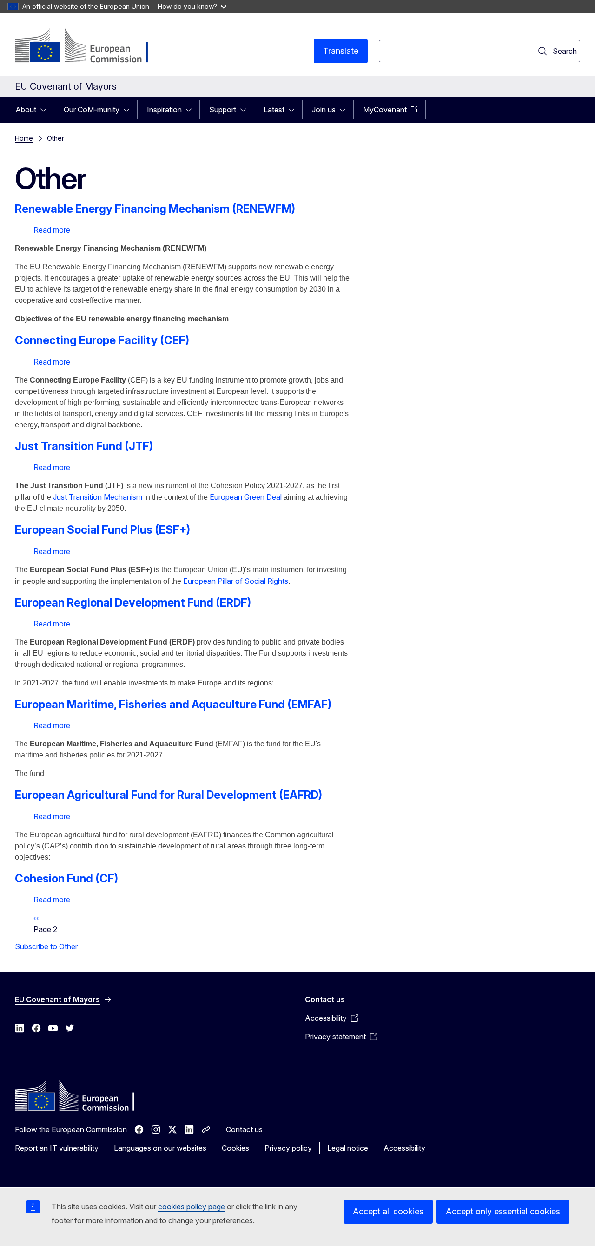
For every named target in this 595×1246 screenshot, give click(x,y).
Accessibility (404, 1148)
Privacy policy (288, 1148)
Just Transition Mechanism (97, 497)
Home (24, 138)
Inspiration (164, 109)
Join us (324, 109)
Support (222, 109)
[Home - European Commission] (90, 46)
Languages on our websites (160, 1148)
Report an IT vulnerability (57, 1148)
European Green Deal (246, 497)
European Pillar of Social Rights (235, 581)
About (25, 109)
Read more (51, 230)
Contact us (244, 1129)
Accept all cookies (388, 1211)
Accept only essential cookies (503, 1211)
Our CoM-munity (91, 109)
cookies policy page (191, 1206)
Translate (340, 51)
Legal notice (347, 1148)
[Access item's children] (46, 110)
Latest (274, 109)
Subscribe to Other (46, 946)
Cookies (235, 1148)
